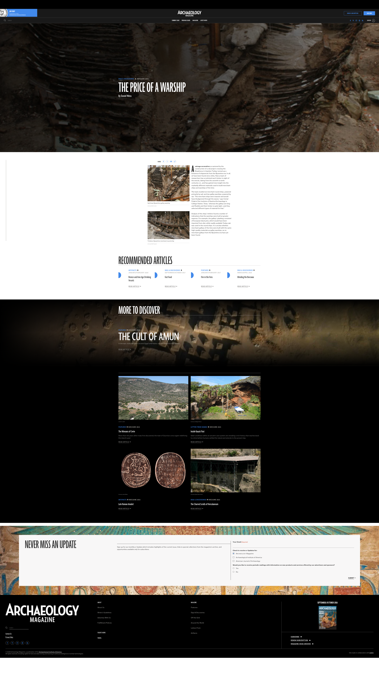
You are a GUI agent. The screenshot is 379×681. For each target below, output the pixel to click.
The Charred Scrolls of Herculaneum (204, 504)
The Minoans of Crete (126, 431)
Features (194, 607)
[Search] (5, 20)
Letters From (196, 628)
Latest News (203, 20)
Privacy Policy (9, 637)
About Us (101, 607)
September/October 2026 (327, 602)
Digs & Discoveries (126, 79)
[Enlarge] (187, 168)
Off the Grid (195, 618)
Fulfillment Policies (105, 623)
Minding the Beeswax (245, 277)
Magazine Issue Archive (301, 644)
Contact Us (9, 634)
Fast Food (168, 277)
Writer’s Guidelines (104, 613)
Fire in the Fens (207, 277)
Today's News (102, 633)
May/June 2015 (143, 79)
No (237, 572)
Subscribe (369, 13)
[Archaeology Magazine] (42, 624)
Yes (237, 568)
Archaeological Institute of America (249, 557)
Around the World (197, 623)
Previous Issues (186, 20)
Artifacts (194, 633)
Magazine (245, 554)
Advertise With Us (104, 618)
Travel (99, 638)
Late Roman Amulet (126, 504)
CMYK (371, 653)
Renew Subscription (352, 13)
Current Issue (175, 20)
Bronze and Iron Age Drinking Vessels (140, 278)
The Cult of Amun (148, 337)
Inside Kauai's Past (197, 431)
